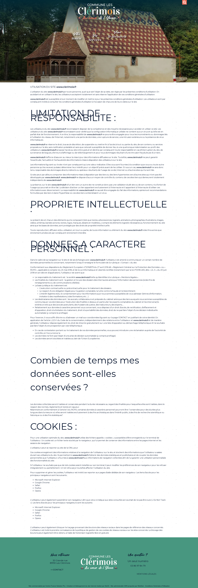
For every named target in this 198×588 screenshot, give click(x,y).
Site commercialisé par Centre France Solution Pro (47, 586)
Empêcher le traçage (70, 507)
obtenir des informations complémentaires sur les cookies (104, 448)
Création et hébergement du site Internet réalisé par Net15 (88, 586)
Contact (58, 570)
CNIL (63, 333)
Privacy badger (116, 533)
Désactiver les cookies (71, 480)
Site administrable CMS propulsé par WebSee (127, 586)
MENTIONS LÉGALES (146, 574)
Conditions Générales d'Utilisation (157, 586)
